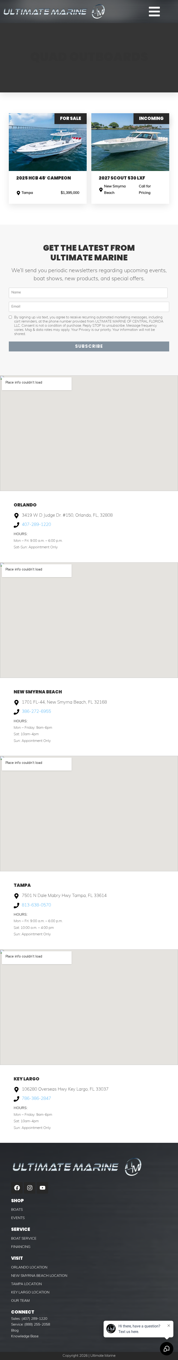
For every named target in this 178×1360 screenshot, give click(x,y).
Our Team (20, 1301)
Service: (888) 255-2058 (30, 1324)
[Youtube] (42, 1188)
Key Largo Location (30, 1292)
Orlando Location (29, 1267)
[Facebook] (17, 1188)
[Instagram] (29, 1188)
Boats (17, 1210)
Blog (15, 1331)
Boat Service (23, 1239)
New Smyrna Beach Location (39, 1276)
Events (18, 1218)
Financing (20, 1247)
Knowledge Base (24, 1336)
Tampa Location (26, 1284)
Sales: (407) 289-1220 (29, 1319)
